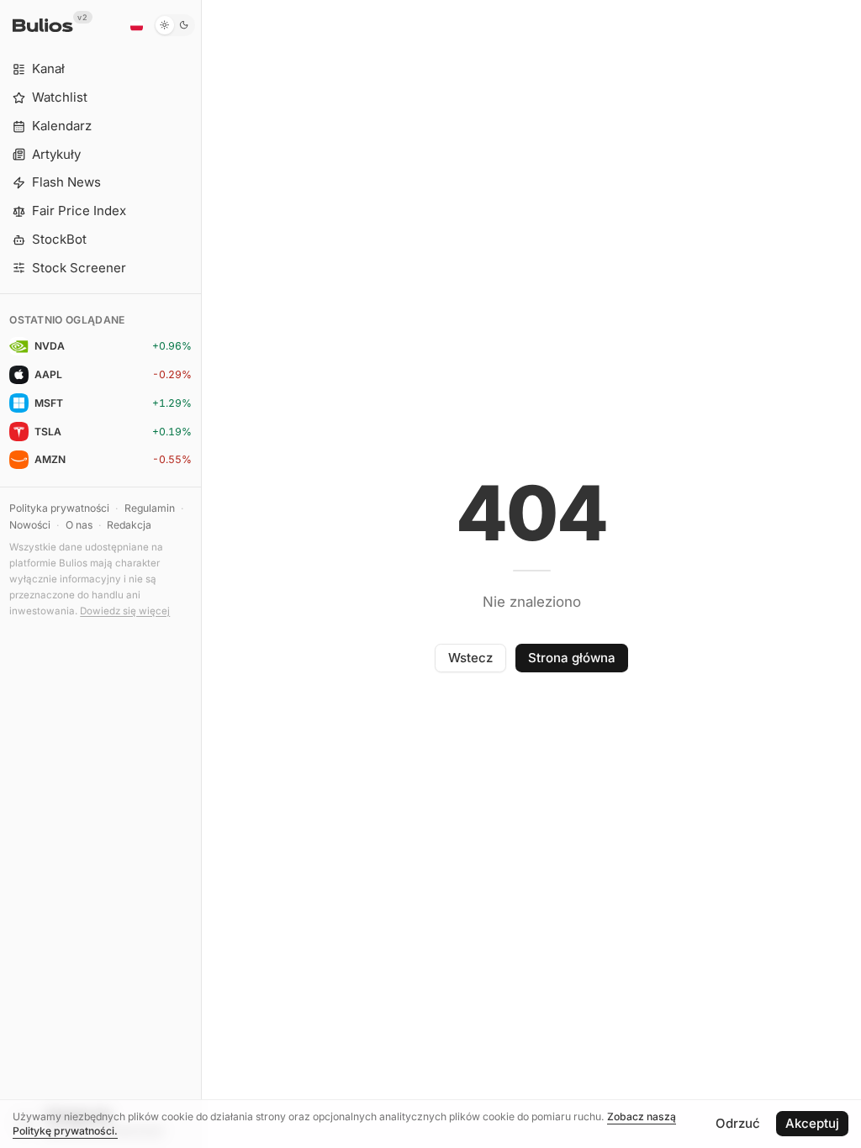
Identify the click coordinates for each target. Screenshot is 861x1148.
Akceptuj (812, 1123)
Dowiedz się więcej (125, 611)
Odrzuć (738, 1123)
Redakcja (129, 525)
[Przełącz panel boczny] (201, 574)
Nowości (29, 525)
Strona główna (571, 658)
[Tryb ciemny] (174, 25)
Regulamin (149, 508)
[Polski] (136, 25)
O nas (79, 525)
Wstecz (470, 658)
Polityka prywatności (59, 508)
